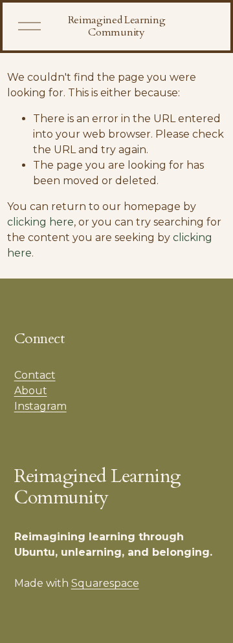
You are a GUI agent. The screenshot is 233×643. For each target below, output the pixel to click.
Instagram (40, 406)
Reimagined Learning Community (117, 26)
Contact (35, 375)
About (30, 391)
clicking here (40, 222)
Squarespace (105, 583)
